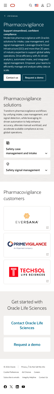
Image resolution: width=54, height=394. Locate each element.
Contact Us (43, 377)
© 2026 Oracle (9, 367)
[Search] (30, 5)
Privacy (24, 367)
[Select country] (36, 5)
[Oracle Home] (13, 5)
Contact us (12, 77)
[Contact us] (48, 5)
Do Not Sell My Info (37, 367)
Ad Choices (26, 372)
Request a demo (34, 77)
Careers (37, 372)
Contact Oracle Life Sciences (27, 325)
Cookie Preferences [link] (11, 372)
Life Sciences (12, 16)
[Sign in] (42, 5)
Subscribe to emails (11, 377)
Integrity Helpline (29, 377)
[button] (5, 5)
